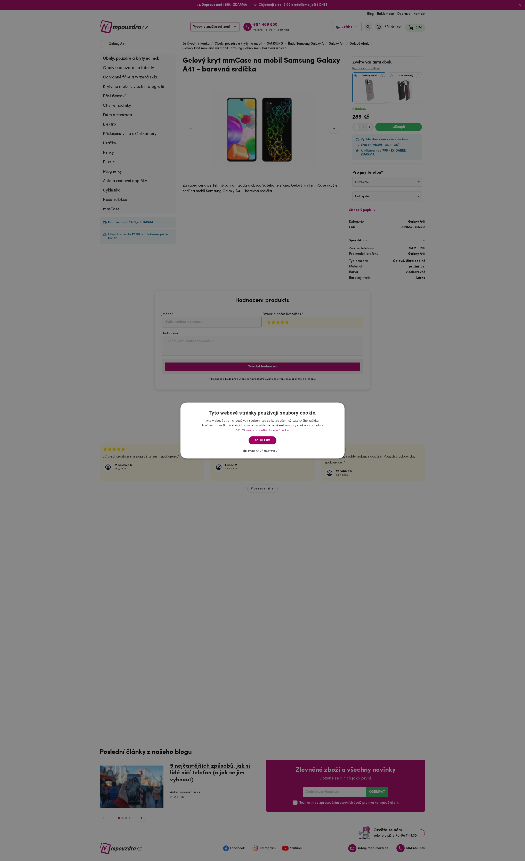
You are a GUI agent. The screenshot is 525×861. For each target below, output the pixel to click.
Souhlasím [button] (262, 440)
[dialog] (262, 431)
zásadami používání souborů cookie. (267, 430)
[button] (263, 450)
